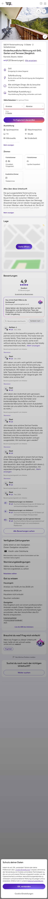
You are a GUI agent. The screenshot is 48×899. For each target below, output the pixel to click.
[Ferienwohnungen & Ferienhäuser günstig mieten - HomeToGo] (9, 4)
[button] (45, 36)
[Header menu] (45, 3)
